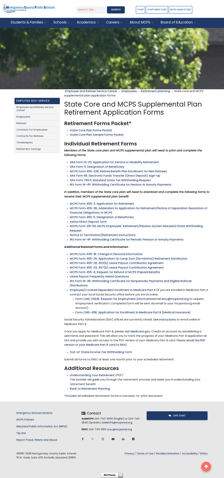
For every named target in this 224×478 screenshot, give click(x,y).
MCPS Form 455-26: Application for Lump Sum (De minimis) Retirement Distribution (128, 258)
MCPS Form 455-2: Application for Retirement (102, 204)
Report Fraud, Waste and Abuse (36, 440)
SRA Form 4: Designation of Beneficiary (97, 167)
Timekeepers (24, 142)
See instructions (164, 319)
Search (116, 10)
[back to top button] (206, 467)
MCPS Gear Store (180, 10)
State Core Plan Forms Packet (91, 130)
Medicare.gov (140, 331)
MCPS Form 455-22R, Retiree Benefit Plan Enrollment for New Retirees (118, 171)
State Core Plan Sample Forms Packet (97, 135)
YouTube (113, 439)
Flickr (133, 439)
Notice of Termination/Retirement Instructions (103, 235)
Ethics (204, 453)
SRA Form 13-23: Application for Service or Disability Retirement (115, 162)
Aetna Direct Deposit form (88, 222)
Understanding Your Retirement (92, 375)
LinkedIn (123, 439)
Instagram (103, 439)
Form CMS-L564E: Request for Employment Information (114, 299)
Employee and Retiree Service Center (35, 109)
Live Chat (179, 415)
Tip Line (21, 433)
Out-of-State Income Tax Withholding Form (101, 352)
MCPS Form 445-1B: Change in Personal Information (106, 254)
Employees (23, 117)
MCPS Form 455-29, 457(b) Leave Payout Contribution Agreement (117, 267)
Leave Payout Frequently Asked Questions (99, 276)
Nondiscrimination (167, 453)
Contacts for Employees (31, 130)
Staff (140, 10)
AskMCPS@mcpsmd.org (117, 422)
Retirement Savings (28, 149)
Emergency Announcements (34, 413)
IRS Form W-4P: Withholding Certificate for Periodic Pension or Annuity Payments (127, 239)
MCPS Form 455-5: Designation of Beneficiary (102, 217)
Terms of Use (144, 453)
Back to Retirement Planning (90, 389)
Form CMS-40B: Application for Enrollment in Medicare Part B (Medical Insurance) (133, 312)
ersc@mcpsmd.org (175, 299)
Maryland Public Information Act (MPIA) (41, 426)
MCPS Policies (25, 419)
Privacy (129, 453)
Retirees (21, 123)
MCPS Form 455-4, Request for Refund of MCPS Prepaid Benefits (115, 272)
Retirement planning (155, 91)
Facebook (82, 439)
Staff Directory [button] (157, 10)
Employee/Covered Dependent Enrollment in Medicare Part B (113, 290)
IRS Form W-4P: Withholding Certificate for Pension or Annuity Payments (121, 184)
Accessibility (190, 453)
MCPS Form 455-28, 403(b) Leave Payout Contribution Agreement (117, 263)
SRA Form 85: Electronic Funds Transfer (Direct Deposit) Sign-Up (115, 176)
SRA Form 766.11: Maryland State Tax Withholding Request (111, 180)
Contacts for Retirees (30, 136)
